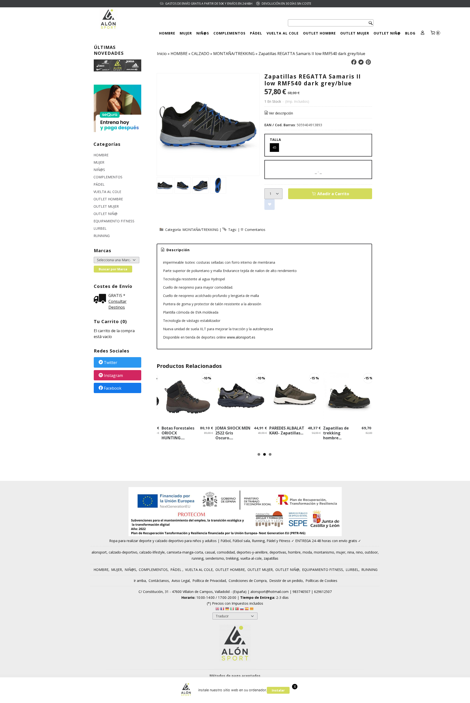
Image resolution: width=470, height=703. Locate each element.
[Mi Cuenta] (422, 33)
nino (359, 552)
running (197, 558)
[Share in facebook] (353, 62)
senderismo (214, 558)
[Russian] (242, 609)
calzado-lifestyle (152, 552)
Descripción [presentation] (177, 250)
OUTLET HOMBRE (319, 33)
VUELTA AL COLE (283, 33)
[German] (227, 609)
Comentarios (255, 229)
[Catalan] (252, 609)
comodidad (226, 552)
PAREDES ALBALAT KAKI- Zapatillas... (286, 430)
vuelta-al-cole (251, 558)
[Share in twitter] (361, 62)
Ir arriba (140, 580)
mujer (340, 552)
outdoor (371, 552)
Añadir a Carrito (332, 193)
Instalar (278, 690)
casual (210, 552)
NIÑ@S (202, 33)
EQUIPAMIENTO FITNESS (114, 221)
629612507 (323, 591)
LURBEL (100, 228)
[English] (217, 609)
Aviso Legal (181, 580)
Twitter (110, 362)
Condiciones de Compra (248, 580)
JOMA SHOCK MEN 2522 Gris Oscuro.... (232, 433)
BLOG (410, 33)
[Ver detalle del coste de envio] (101, 299)
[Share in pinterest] (368, 62)
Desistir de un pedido (286, 580)
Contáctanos (159, 580)
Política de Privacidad (209, 580)
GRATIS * (116, 295)
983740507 (301, 591)
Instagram (113, 375)
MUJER (186, 33)
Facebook (112, 388)
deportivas (278, 552)
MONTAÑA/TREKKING (200, 229)
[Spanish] (247, 609)
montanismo (324, 552)
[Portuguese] (237, 609)
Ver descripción (281, 113)
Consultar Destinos (117, 304)
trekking (232, 558)
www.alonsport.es (241, 337)
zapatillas (271, 558)
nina (350, 552)
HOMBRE (167, 33)
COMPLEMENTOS (229, 33)
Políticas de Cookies (321, 580)
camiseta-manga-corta (185, 552)
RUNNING (102, 235)
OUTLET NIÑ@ (387, 33)
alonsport (99, 552)
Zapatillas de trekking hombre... (336, 433)
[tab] (175, 250)
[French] (222, 609)
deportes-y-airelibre (252, 552)
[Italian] (232, 609)
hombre (294, 552)
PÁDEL (256, 33)
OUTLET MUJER (354, 33)
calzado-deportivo (123, 552)
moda (307, 552)
